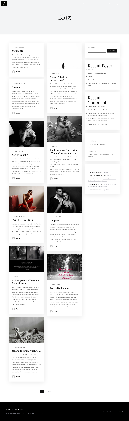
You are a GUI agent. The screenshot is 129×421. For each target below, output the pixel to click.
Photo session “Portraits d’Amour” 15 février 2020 (63, 151)
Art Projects (99, 4)
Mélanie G (91, 80)
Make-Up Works (39, 4)
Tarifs (108, 4)
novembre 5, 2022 (19, 47)
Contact (123, 4)
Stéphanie (17, 50)
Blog (116, 4)
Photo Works (87, 4)
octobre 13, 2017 (19, 151)
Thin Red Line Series (23, 219)
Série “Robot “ (20, 154)
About (29, 4)
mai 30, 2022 (55, 73)
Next (49, 391)
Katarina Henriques (94, 110)
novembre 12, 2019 (57, 146)
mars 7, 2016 (17, 276)
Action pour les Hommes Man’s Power (25, 282)
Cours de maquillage (55, 4)
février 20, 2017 (56, 217)
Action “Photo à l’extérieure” (58, 78)
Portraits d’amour (60, 288)
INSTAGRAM (118, 411)
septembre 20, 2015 (19, 347)
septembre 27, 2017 (19, 216)
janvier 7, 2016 (55, 284)
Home (22, 4)
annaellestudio (92, 106)
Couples (54, 220)
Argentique (103, 124)
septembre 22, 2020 (19, 83)
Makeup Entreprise (73, 4)
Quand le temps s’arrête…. (26, 350)
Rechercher (91, 47)
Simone (16, 87)
